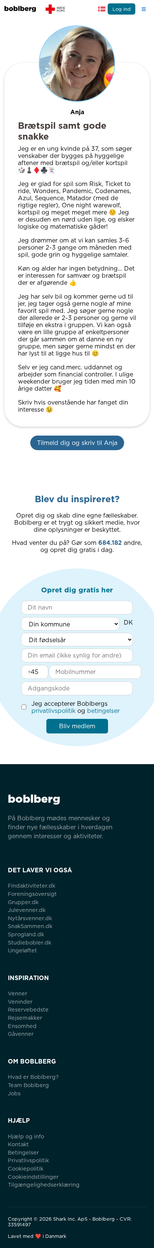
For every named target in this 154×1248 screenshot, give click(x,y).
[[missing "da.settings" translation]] (101, 9)
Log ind (122, 9)
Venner (17, 993)
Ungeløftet (22, 950)
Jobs (14, 1093)
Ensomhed (22, 1026)
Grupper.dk (23, 902)
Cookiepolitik (25, 1168)
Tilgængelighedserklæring (44, 1184)
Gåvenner (21, 1034)
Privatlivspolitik (28, 1160)
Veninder (20, 1001)
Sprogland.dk (26, 934)
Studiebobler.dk (29, 942)
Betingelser (23, 1152)
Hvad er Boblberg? (33, 1077)
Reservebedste (28, 1009)
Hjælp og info (26, 1136)
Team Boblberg (28, 1085)
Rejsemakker (25, 1017)
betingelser (103, 710)
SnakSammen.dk (30, 926)
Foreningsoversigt (32, 894)
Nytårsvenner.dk (30, 918)
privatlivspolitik (53, 710)
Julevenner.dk (27, 910)
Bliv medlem (77, 726)
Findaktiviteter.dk (31, 885)
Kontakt (18, 1144)
